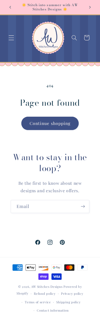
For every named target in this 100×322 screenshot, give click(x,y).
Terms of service (38, 302)
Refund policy (45, 294)
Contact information (53, 310)
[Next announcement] (90, 7)
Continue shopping (50, 123)
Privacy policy (72, 294)
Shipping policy (68, 302)
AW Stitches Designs (46, 287)
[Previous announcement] (10, 7)
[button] (11, 38)
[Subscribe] (83, 206)
